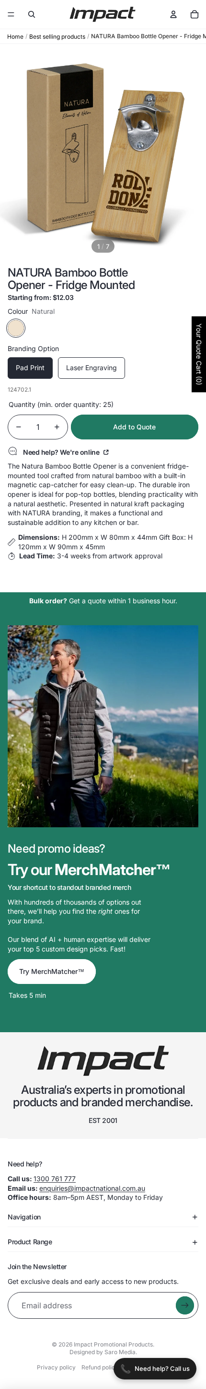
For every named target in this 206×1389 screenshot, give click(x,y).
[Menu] (11, 14)
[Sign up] (185, 1305)
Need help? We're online (62, 452)
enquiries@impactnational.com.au (92, 1188)
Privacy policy (56, 1367)
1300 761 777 (55, 1179)
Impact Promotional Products (113, 1344)
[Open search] (31, 14)
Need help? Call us (155, 1369)
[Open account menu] (173, 14)
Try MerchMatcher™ (51, 971)
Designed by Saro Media (102, 1352)
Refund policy (99, 1367)
